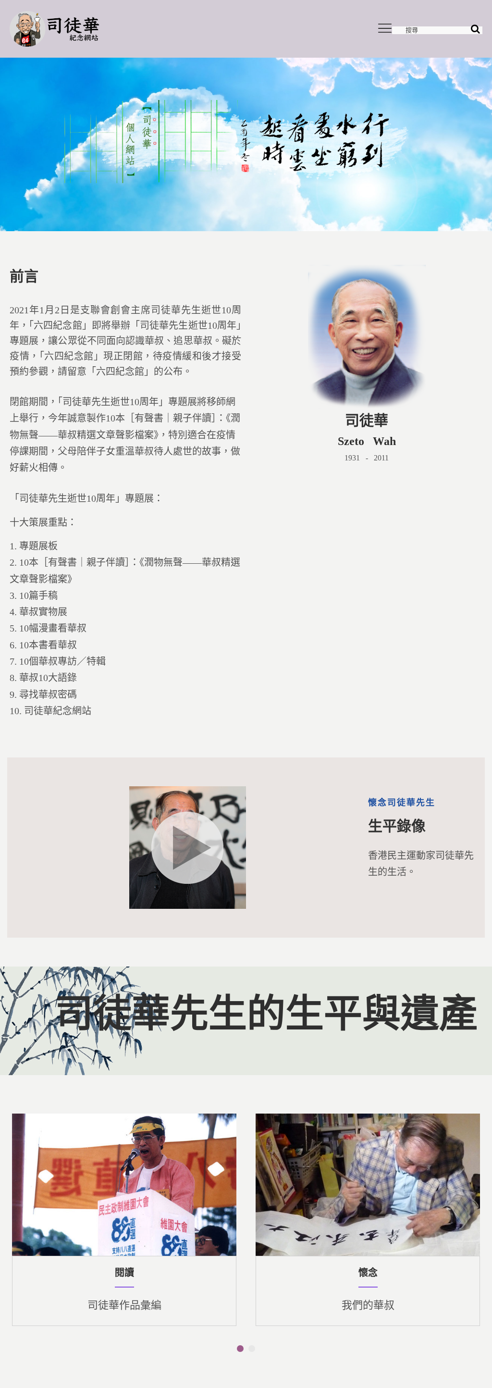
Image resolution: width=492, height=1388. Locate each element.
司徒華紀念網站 (57, 711)
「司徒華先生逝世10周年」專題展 (127, 402)
